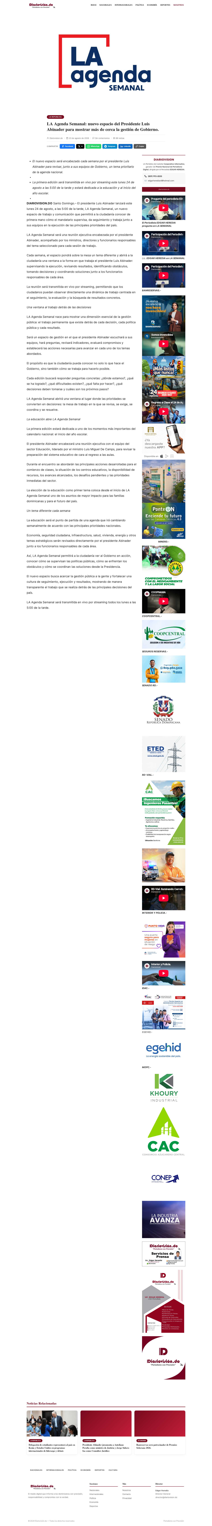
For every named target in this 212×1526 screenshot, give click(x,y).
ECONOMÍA (152, 5)
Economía (94, 1502)
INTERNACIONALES (123, 5)
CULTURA (113, 1470)
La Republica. (55, 117)
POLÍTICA (140, 5)
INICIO (93, 5)
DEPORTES (165, 5)
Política (93, 1498)
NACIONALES (106, 5)
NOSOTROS (178, 5)
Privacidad (127, 1498)
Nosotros (126, 1490)
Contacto (126, 1494)
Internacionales (96, 1494)
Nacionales (94, 1490)
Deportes (94, 1506)
